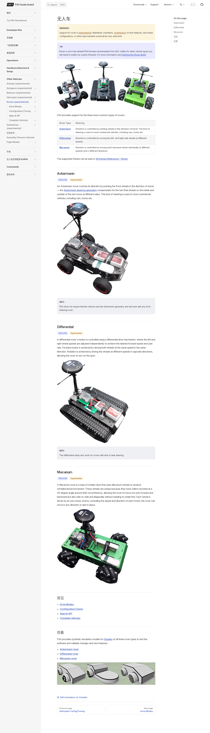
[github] (201, 4)
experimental (85, 33)
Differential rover (69, 653)
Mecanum (178, 32)
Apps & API (66, 613)
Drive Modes (67, 604)
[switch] (193, 4)
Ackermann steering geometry (80, 190)
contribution (120, 33)
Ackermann (179, 23)
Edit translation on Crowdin (73, 697)
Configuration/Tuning (71, 609)
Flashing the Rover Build (133, 55)
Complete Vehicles (70, 618)
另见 (176, 36)
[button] (35, 13)
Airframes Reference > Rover (112, 158)
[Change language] (182, 4)
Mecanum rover (68, 658)
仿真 (176, 41)
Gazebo (108, 639)
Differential (179, 27)
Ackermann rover (69, 649)
